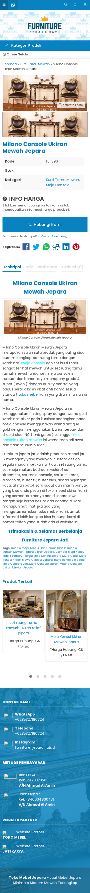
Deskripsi (11, 267)
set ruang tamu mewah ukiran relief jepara (23, 628)
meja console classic (69, 560)
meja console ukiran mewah (41, 437)
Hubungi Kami (47, 224)
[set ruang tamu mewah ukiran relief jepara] (23, 603)
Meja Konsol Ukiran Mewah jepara (66, 639)
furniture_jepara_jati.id (35, 747)
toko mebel (28, 394)
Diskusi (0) (73, 267)
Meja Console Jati (15, 564)
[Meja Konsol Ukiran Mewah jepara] (66, 610)
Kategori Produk (25, 45)
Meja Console (58, 184)
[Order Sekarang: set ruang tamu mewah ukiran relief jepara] (6, 613)
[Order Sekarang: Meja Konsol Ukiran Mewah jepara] (49, 627)
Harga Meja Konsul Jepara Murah (47, 556)
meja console (33, 362)
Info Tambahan (41, 267)
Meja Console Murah (43, 564)
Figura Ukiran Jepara (39, 552)
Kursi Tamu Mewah (62, 179)
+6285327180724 (29, 719)
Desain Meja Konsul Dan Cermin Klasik (38, 548)
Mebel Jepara (43, 560)
